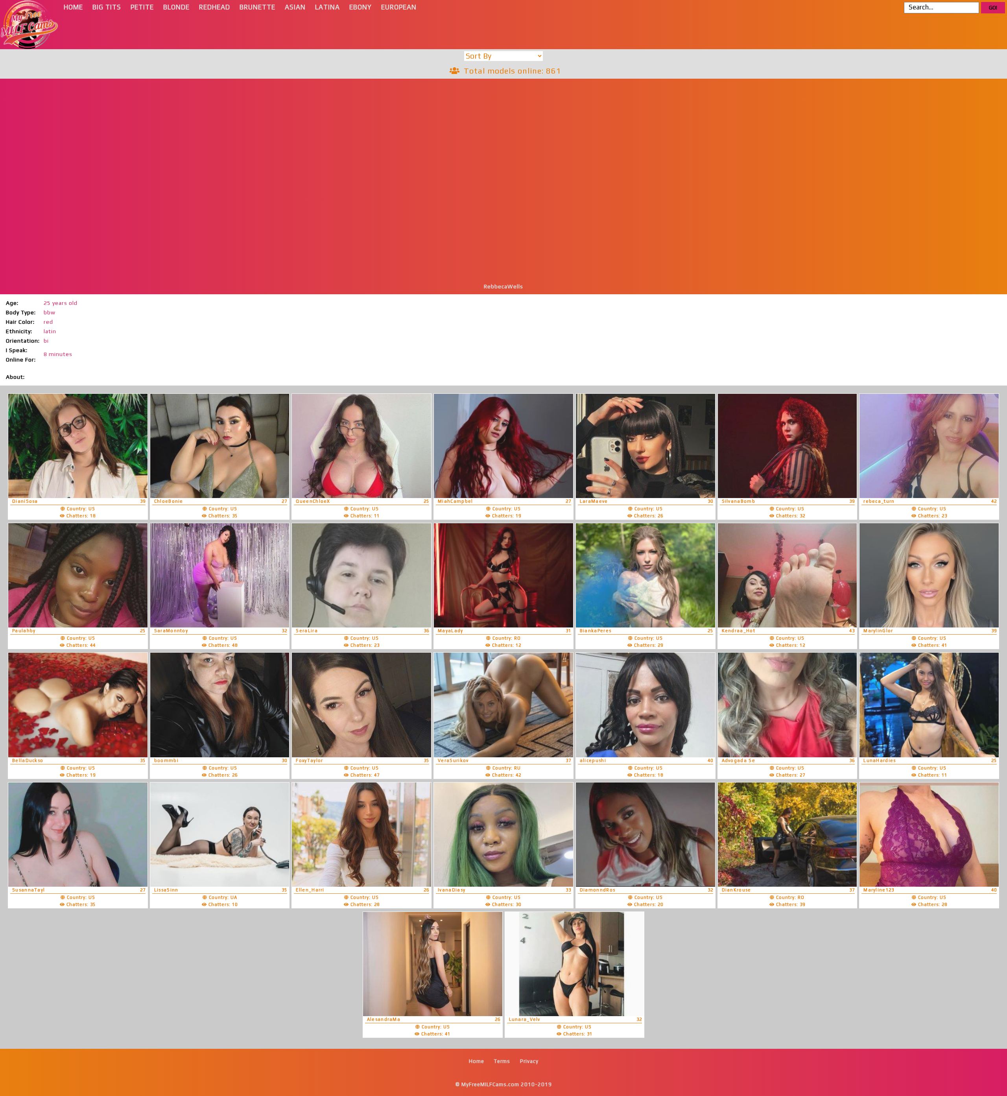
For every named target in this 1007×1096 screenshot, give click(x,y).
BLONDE (176, 7)
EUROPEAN (399, 7)
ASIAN (295, 7)
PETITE (142, 7)
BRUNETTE (257, 7)
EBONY (360, 7)
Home (476, 1061)
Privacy (529, 1061)
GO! (993, 8)
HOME (73, 7)
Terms (502, 1061)
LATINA (327, 7)
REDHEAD (214, 7)
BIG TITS (106, 7)
